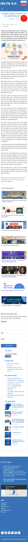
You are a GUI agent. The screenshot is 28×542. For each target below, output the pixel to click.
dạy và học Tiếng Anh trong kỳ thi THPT (14, 178)
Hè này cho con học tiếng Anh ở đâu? (17, 412)
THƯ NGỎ (10, 389)
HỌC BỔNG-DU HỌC (5, 510)
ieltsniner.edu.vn (21, 471)
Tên (2, 333)
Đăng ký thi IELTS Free (24, 18)
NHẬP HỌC (3, 512)
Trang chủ (11, 18)
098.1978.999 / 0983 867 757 (14, 466)
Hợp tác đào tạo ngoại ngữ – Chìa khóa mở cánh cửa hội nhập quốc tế (13, 261)
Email (3, 339)
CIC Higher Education (18, 427)
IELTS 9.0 (6, 472)
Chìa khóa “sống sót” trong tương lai (11, 305)
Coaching (3, 504)
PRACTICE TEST (5, 506)
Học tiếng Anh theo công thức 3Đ (11, 230)
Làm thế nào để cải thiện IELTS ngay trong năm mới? (18, 441)
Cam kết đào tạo (16, 432)
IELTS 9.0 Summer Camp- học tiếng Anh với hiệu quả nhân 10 (18, 406)
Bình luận (4, 321)
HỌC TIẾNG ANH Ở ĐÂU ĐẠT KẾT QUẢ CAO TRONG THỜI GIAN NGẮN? (13, 276)
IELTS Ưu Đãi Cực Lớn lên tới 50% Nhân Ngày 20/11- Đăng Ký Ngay (18, 421)
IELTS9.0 (9, 365)
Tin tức (17, 18)
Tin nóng (11, 24)
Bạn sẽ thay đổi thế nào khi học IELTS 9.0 (13, 290)
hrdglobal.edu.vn (12, 471)
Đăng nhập (24, 1)
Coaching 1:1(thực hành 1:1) (14, 367)
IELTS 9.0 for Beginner (13, 363)
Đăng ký (24, 4)
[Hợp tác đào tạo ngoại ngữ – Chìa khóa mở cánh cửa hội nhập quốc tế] (14, 258)
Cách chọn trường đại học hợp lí (10, 245)
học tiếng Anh (4, 179)
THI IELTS (3, 508)
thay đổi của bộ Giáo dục (15, 179)
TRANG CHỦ (4, 503)
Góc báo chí (6, 24)
